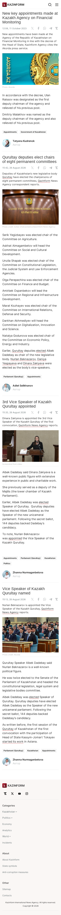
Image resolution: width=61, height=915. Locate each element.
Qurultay (7, 177)
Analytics (7, 830)
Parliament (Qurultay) (13, 376)
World (5, 836)
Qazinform (44, 180)
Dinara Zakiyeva (33, 363)
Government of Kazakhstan (33, 132)
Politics (7, 563)
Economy (7, 824)
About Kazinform (10, 859)
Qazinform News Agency (33, 425)
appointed (15, 538)
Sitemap (6, 889)
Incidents (7, 842)
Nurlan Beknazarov (23, 359)
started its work (12, 741)
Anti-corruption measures (15, 872)
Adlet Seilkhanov (23, 385)
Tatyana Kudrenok (24, 141)
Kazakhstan (50, 558)
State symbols (9, 866)
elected (41, 350)
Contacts (7, 895)
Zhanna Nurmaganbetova (28, 572)
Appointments (10, 132)
